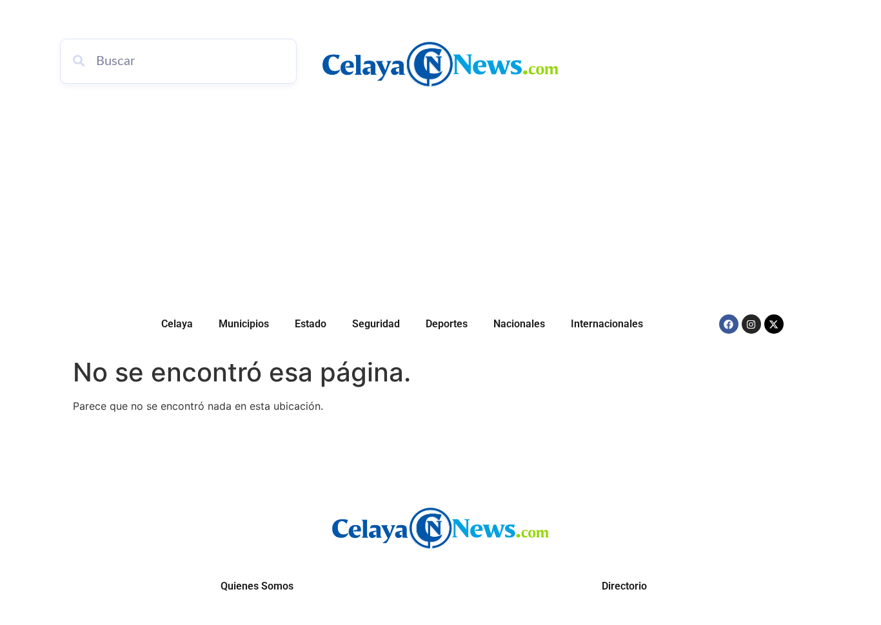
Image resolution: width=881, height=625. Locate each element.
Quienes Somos (257, 586)
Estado (310, 324)
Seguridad (376, 324)
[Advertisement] (440, 200)
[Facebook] (728, 324)
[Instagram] (751, 324)
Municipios (244, 324)
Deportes (447, 324)
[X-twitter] (774, 324)
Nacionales (519, 324)
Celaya (177, 324)
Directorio (624, 586)
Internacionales (607, 324)
